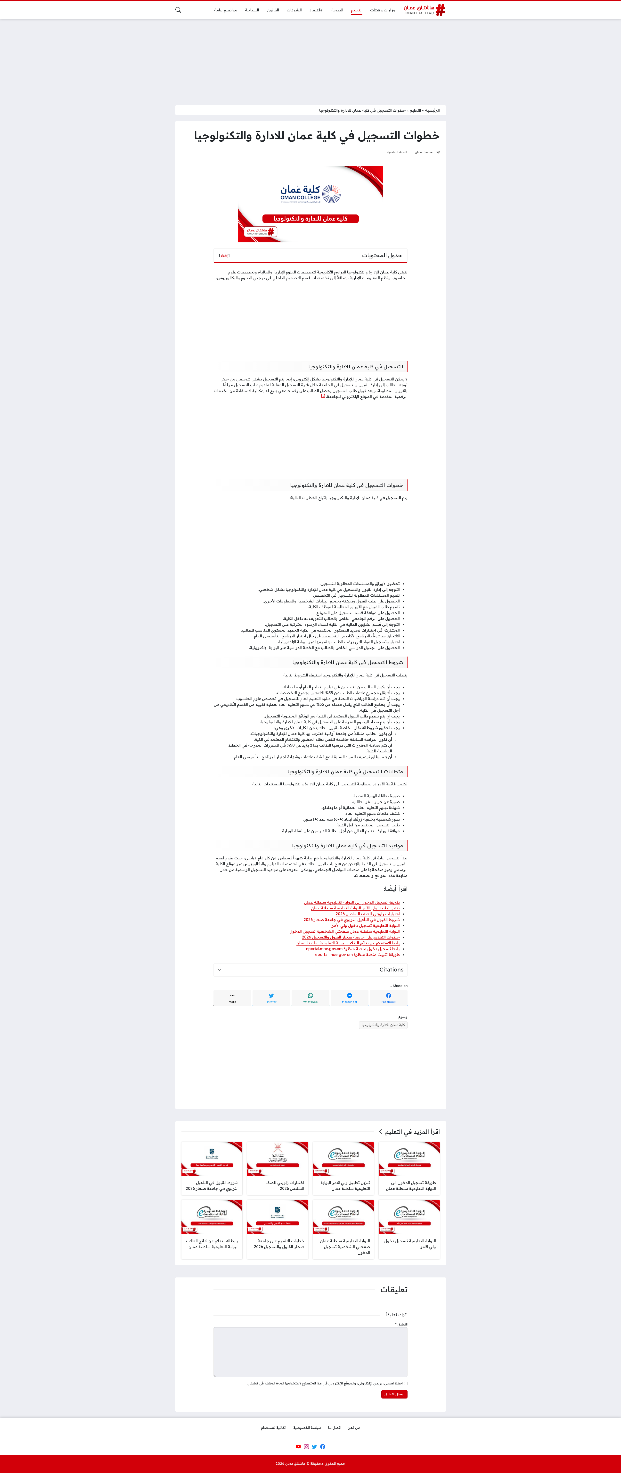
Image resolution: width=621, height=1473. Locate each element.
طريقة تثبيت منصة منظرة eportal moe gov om (357, 954)
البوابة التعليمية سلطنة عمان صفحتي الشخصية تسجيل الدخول (344, 931)
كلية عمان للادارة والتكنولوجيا (383, 1025)
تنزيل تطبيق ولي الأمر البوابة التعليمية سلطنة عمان (355, 907)
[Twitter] (314, 1446)
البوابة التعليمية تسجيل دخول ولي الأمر (366, 925)
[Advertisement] (310, 59)
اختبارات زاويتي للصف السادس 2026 (368, 913)
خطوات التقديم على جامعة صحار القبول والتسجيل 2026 (351, 937)
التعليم (415, 110)
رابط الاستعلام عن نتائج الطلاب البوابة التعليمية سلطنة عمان (348, 942)
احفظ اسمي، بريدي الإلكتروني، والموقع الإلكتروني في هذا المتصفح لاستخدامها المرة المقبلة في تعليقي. (325, 1383)
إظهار (224, 255)
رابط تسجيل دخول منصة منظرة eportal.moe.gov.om (353, 948)
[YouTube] (298, 1446)
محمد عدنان (424, 152)
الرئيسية (432, 110)
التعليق (401, 1324)
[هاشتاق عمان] (424, 10)
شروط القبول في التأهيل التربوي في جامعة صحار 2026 (352, 919)
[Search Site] (178, 10)
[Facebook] (322, 1446)
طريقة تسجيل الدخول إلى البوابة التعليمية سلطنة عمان (352, 902)
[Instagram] (306, 1446)
